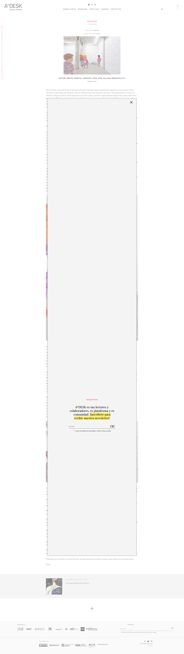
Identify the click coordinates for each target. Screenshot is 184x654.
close (131, 102)
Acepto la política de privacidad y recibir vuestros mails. (93, 431)
